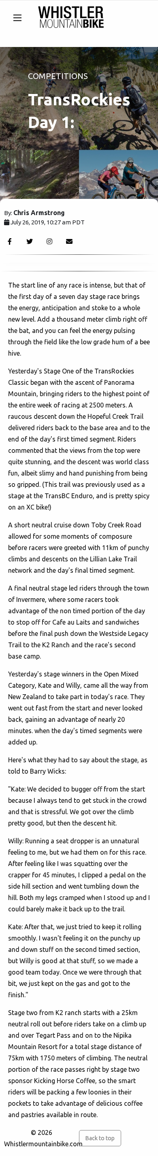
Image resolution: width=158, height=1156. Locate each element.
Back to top (100, 1138)
